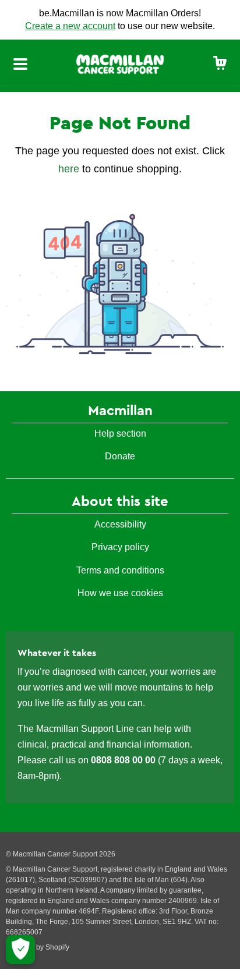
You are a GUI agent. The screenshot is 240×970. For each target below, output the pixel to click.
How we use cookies (120, 593)
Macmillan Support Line (85, 729)
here (68, 169)
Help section (120, 433)
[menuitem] (220, 64)
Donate (120, 456)
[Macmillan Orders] (120, 63)
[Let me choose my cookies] (20, 949)
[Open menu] (20, 66)
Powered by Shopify (37, 947)
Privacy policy (120, 547)
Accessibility (120, 524)
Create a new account (70, 26)
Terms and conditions (120, 570)
